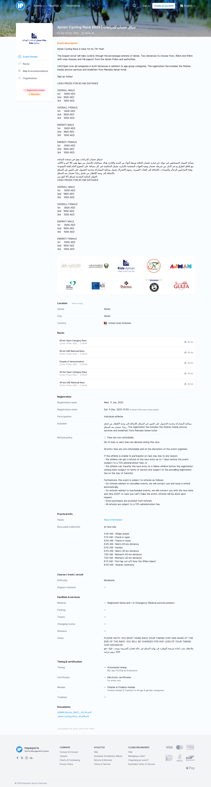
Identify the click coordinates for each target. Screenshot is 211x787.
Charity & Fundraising (70, 760)
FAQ (96, 752)
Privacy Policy (66, 764)
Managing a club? (136, 756)
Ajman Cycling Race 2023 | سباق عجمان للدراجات (96, 27)
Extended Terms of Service (141, 764)
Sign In (146, 5)
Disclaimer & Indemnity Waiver (108, 756)
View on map (77, 303)
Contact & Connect (69, 752)
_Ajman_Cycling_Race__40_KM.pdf (73, 716)
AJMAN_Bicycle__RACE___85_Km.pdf (74, 712)
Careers (63, 756)
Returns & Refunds (103, 760)
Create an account (163, 5)
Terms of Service (102, 764)
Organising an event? (138, 760)
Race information (113, 519)
